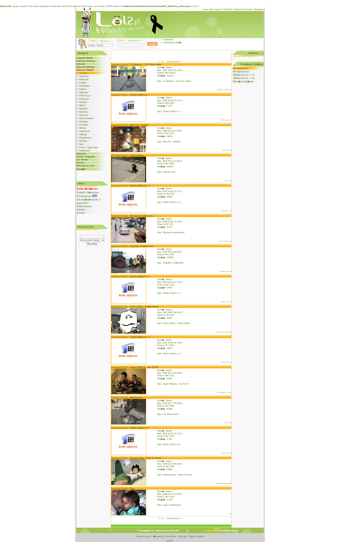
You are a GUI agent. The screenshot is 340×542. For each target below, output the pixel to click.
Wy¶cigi (83, 134)
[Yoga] (128, 514)
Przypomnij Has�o (172, 42)
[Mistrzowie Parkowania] (128, 242)
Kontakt (249, 9)
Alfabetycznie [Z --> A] (243, 78)
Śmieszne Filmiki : (136, 64)
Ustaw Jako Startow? (212, 9)
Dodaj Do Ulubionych (233, 9)
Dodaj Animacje (84, 206)
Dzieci (82, 105)
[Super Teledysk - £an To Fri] (128, 393)
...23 (167, 61)
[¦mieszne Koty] (128, 181)
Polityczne (84, 99)
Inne (81, 144)
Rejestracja (168, 39)
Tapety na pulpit (196, 536)
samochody (84, 131)
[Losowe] (174, 61)
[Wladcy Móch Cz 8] (128, 454)
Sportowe (83, 111)
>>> (181, 61)
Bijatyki (83, 102)
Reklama (258, 9)
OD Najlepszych (240, 68)
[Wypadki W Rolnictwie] (128, 272)
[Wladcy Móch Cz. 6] (128, 212)
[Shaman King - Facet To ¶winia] (128, 484)
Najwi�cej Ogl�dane (243, 81)
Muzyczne (84, 76)
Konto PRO (82, 203)
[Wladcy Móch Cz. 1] (128, 121)
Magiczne (83, 92)
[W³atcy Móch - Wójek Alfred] (128, 333)
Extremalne (84, 86)
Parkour (83, 89)
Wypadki (83, 108)
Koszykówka (85, 137)
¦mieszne (83, 73)
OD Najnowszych (241, 71)
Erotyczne (83, 79)
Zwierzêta (83, 124)
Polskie (82, 82)
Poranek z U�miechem (88, 192)
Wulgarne (83, 121)
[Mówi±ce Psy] (128, 424)
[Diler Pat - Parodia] (128, 151)
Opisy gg (182, 536)
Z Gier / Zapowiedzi (88, 147)
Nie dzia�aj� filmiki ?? (89, 199)
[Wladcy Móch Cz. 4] (128, 363)
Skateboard (84, 150)
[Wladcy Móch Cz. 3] (128, 302)
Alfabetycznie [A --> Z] (243, 74)
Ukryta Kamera (86, 118)
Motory (82, 128)
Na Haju (83, 141)
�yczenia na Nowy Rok (164, 536)
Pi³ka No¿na (85, 95)
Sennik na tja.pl (143, 536)
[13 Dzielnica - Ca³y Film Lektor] (128, 90)
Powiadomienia (84, 196)
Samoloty (83, 115)
